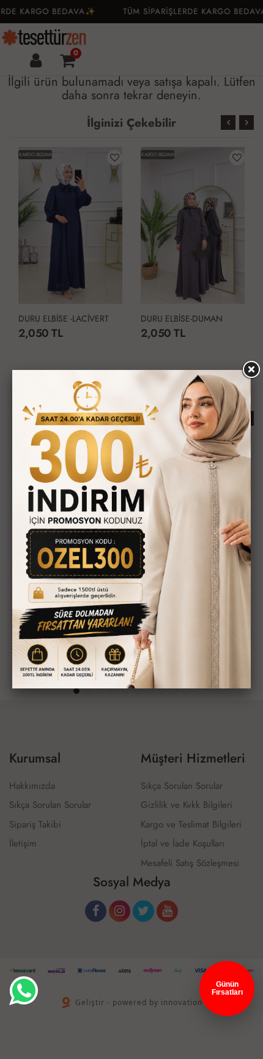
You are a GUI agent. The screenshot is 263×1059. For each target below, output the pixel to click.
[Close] (251, 370)
